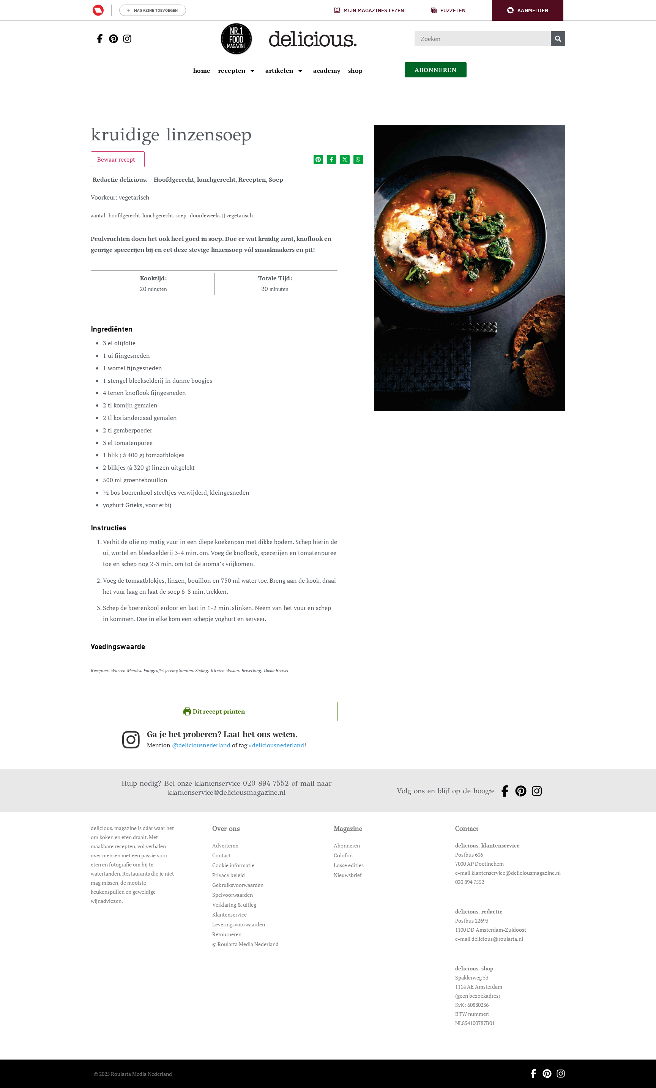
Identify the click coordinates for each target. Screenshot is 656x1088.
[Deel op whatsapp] (358, 159)
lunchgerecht (216, 179)
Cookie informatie (233, 865)
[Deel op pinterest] (318, 159)
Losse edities (349, 865)
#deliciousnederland (276, 745)
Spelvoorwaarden (232, 894)
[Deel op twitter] (345, 159)
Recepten (252, 179)
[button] (527, 10)
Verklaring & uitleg (234, 904)
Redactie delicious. (120, 179)
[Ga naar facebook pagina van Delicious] (97, 38)
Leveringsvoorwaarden (238, 924)
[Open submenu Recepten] (252, 70)
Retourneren (226, 934)
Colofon (343, 855)
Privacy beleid (228, 875)
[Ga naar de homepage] (236, 39)
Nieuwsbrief (348, 875)
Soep (276, 179)
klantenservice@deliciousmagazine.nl (226, 792)
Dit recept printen (218, 711)
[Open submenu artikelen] (300, 70)
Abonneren (347, 845)
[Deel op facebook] (331, 159)
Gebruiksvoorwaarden (237, 884)
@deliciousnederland (201, 745)
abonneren (436, 70)
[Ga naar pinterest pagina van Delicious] (111, 38)
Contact (221, 855)
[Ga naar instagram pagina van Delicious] (125, 38)
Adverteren (225, 845)
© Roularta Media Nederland (245, 944)
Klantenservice (229, 914)
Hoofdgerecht (174, 179)
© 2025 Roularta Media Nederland (133, 1073)
